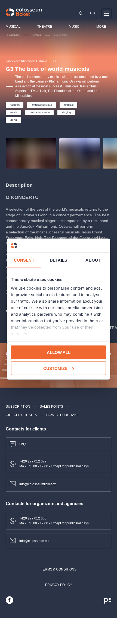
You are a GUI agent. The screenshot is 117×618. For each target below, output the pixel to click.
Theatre (44, 26)
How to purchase (62, 415)
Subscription (18, 406)
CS (92, 13)
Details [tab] (58, 260)
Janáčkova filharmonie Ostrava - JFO (31, 61)
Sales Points (51, 406)
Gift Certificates (21, 415)
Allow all (58, 352)
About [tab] (92, 260)
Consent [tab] (24, 260)
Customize (55, 368)
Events (37, 35)
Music (74, 26)
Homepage (13, 35)
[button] (80, 13)
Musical (13, 26)
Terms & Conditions (58, 569)
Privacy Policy (58, 585)
